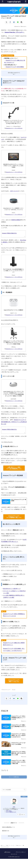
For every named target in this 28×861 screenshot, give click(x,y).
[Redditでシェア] (17, 558)
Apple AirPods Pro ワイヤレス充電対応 (13, 310)
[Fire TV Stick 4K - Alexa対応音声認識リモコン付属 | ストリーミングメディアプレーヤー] (13, 261)
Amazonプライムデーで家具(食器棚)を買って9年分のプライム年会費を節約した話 (14, 422)
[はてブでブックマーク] (14, 22)
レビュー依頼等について (11, 811)
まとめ (13, 689)
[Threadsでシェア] (11, 558)
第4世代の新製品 (15, 219)
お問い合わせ (8, 810)
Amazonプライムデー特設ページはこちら (14, 680)
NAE (14, 806)
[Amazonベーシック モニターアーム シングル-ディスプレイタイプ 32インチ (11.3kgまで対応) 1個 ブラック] (13, 113)
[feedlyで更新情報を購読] (22, 814)
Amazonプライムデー (6, 689)
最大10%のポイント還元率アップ (11, 588)
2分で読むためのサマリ (14, 72)
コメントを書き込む (14, 777)
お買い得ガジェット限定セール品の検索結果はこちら (14, 468)
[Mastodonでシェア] (11, 554)
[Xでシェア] (6, 22)
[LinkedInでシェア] (17, 562)
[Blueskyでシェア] (17, 554)
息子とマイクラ (14, 191)
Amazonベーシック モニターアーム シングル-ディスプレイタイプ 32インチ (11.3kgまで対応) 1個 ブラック (13, 122)
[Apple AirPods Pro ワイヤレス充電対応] (13, 302)
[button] (21, 22)
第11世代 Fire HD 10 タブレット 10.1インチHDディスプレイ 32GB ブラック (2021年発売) (13, 166)
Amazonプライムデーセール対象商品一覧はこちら (14, 516)
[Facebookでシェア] (10, 22)
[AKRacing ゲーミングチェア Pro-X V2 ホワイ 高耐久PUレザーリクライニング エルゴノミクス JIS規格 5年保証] (13, 333)
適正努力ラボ (5, 830)
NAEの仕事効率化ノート (8, 827)
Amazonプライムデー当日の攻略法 (15, 66)
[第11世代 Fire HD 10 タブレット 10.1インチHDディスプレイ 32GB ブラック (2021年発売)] (13, 156)
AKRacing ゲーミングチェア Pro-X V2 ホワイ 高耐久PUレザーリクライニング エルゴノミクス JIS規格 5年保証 (13, 342)
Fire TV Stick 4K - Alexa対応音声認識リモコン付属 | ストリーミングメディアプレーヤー (13, 271)
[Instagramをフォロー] (20, 814)
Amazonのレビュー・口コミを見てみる (14, 128)
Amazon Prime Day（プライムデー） (14, 32)
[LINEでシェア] (17, 22)
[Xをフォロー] (18, 814)
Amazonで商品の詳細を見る (9, 233)
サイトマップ (14, 854)
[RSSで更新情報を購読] (24, 814)
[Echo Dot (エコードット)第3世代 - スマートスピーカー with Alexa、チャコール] (13, 200)
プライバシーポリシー (21, 852)
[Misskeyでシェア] (23, 554)
